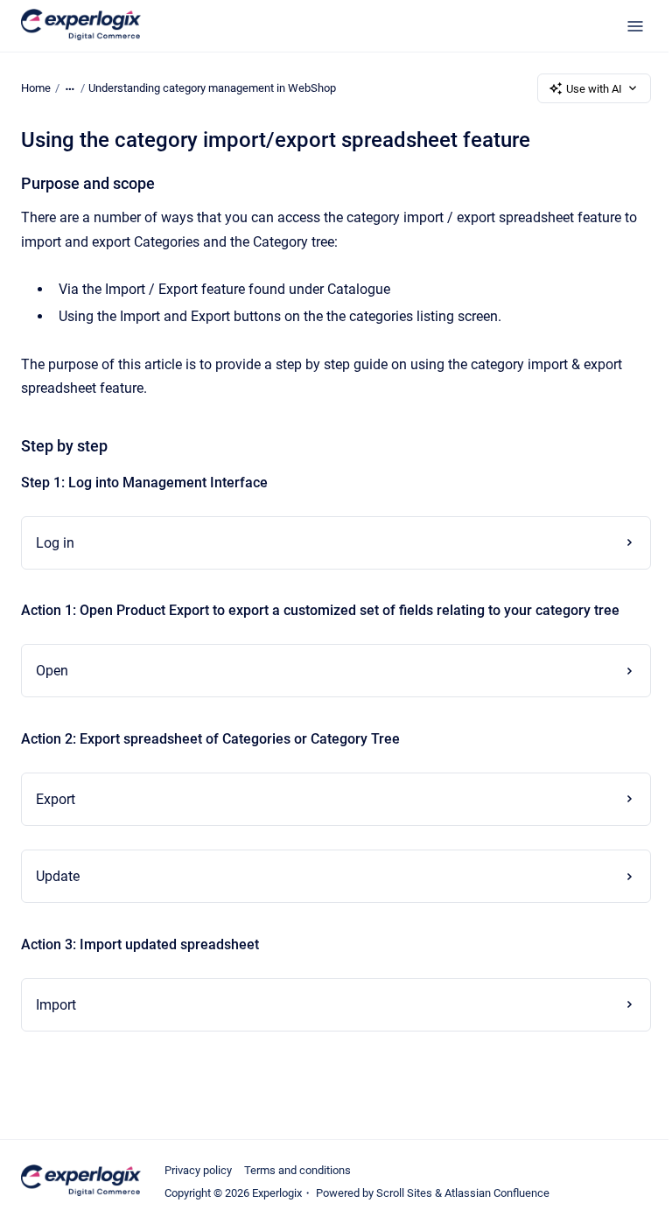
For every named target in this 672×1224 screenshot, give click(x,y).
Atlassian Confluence (497, 1193)
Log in (55, 543)
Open (52, 670)
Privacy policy (198, 1170)
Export (55, 799)
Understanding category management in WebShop (212, 87)
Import (56, 1005)
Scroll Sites (404, 1193)
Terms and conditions (297, 1170)
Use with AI (594, 88)
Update (58, 876)
